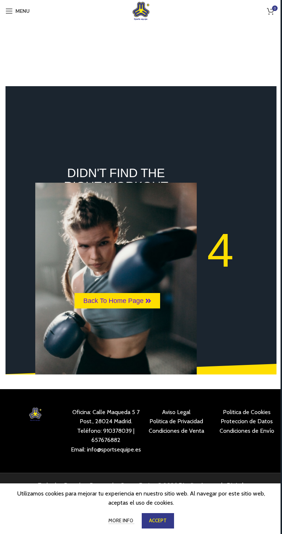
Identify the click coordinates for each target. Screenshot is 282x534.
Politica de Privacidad (176, 421)
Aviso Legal (176, 412)
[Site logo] (141, 10)
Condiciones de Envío (247, 430)
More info (121, 520)
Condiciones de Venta (176, 430)
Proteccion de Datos (247, 421)
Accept (158, 520)
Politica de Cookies (247, 412)
